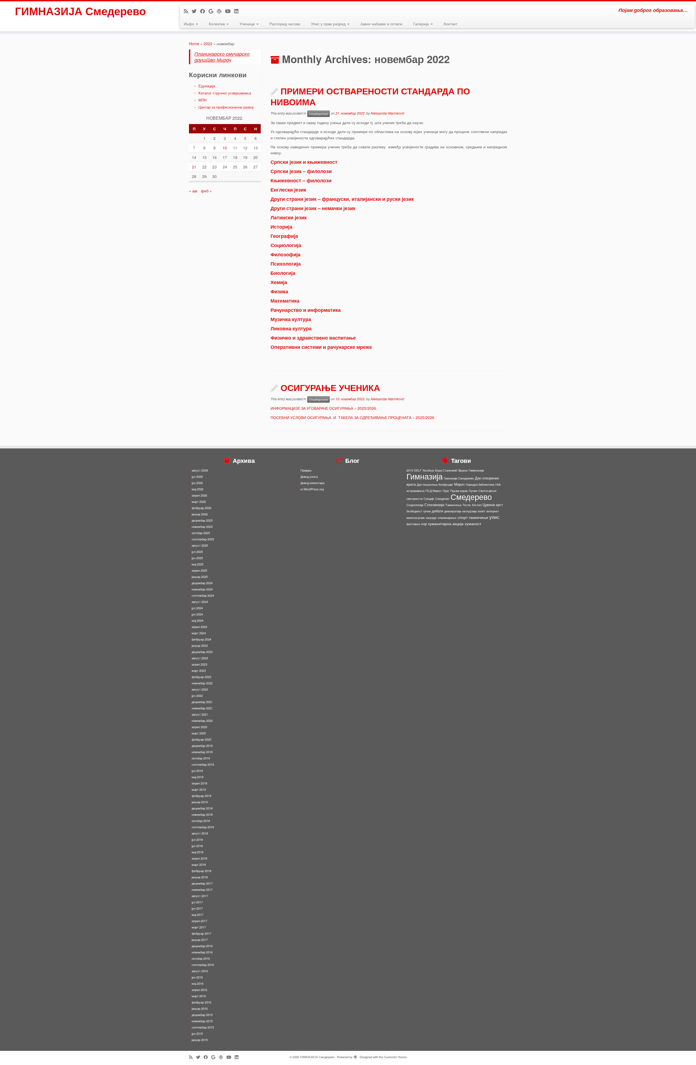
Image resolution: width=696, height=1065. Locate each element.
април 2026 (199, 495)
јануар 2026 (200, 514)
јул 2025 (197, 551)
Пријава (305, 470)
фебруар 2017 (201, 933)
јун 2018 (197, 846)
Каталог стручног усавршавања (224, 93)
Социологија (286, 245)
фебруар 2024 (201, 639)
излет (481, 511)
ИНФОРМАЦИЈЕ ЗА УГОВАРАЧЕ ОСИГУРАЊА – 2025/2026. (324, 408)
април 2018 (199, 858)
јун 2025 (197, 558)
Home (194, 43)
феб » (206, 190)
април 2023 (199, 664)
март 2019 (199, 789)
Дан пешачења (427, 484)
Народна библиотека (480, 484)
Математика (285, 300)
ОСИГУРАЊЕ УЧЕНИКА (330, 387)
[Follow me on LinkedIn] (238, 10)
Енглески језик (288, 189)
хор (424, 523)
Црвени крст (493, 504)
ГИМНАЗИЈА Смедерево (80, 10)
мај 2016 (197, 983)
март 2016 (199, 996)
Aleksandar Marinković (387, 113)
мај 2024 (197, 620)
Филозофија (285, 254)
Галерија (421, 23)
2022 (208, 43)
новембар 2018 (202, 814)
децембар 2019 (202, 745)
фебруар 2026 (201, 508)
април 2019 (199, 783)
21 (194, 167)
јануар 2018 (200, 877)
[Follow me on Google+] (213, 10)
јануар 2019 (200, 802)
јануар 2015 (200, 1040)
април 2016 (199, 989)
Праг (446, 491)
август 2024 (200, 601)
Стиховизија (434, 504)
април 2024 (199, 626)
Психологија (286, 263)
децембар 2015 (202, 1014)
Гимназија (424, 476)
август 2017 (200, 896)
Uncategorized (318, 114)
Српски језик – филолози (301, 171)
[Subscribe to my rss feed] (188, 10)
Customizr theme (395, 1057)
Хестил (476, 505)
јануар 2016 (200, 1008)
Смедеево (442, 499)
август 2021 (200, 714)
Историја (281, 226)
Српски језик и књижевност (304, 161)
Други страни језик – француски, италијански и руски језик (342, 198)
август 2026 (200, 470)
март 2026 (199, 501)
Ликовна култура (291, 328)
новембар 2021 (202, 708)
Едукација (206, 85)
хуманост (473, 523)
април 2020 (199, 727)
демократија (452, 511)
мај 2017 (197, 914)
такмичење (478, 517)
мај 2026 (197, 489)
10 (225, 147)
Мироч (459, 484)
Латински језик (289, 217)
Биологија (283, 272)
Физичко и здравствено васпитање (313, 337)
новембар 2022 (202, 683)
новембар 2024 (202, 589)
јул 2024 (197, 608)
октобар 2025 (201, 533)
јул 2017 (197, 902)
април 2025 (199, 570)
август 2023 (200, 658)
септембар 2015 (203, 1027)
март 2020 (199, 733)
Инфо (189, 23)
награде (431, 518)
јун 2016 (197, 977)
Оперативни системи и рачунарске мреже (321, 346)
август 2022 (200, 689)
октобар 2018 (201, 820)
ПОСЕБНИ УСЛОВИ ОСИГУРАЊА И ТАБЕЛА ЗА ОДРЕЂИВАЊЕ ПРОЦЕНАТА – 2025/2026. (353, 417)
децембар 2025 (202, 520)
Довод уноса (309, 476)
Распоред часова (284, 23)
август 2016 (200, 971)
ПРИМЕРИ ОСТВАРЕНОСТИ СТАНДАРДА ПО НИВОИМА (370, 96)
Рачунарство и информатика (306, 309)
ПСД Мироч (433, 491)
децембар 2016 (202, 946)
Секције (429, 499)
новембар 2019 (202, 752)
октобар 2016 (201, 958)
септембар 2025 (203, 539)
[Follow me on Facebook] (204, 10)
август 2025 (200, 545)
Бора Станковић (446, 470)
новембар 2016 (202, 952)
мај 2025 (197, 564)
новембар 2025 (202, 526)
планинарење (447, 518)
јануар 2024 (200, 645)
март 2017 (199, 927)
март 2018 (199, 864)
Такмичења (453, 505)
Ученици (248, 23)
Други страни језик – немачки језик (313, 208)
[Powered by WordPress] (355, 1056)
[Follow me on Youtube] (229, 10)
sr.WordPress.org (312, 489)
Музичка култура (291, 319)
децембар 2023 (202, 652)
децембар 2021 (202, 702)
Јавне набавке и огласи (381, 23)
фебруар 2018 (201, 871)
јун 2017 (197, 908)
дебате (437, 510)
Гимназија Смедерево (459, 478)
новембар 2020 (202, 720)
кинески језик (415, 518)
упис (494, 516)
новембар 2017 (202, 889)
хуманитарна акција (446, 523)
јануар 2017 (200, 939)
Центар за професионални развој (225, 107)
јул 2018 (197, 839)
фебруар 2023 (201, 677)
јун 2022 (197, 695)
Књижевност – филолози (301, 180)
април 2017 (199, 921)
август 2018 (200, 833)
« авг (193, 190)
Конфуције (446, 484)
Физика (279, 291)
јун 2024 (197, 614)
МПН (202, 100)
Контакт (450, 23)
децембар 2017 (202, 883)
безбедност (414, 511)
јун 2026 (197, 483)
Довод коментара (312, 483)
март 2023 (199, 670)
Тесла (466, 505)
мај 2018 (197, 852)
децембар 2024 (202, 583)
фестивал (413, 524)
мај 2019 (197, 777)
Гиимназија (476, 470)
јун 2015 (197, 1033)
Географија (284, 235)
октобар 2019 (201, 758)
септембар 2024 (203, 595)
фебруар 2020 (201, 739)
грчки (427, 511)
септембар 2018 (203, 827)
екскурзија (469, 511)
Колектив (217, 23)
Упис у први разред (329, 23)
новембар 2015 (202, 1021)
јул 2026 (197, 476)
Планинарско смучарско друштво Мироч (222, 56)
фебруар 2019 (201, 795)
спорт (463, 517)
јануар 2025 (200, 576)
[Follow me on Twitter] (196, 10)
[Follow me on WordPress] (221, 10)
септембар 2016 (203, 964)
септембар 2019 (203, 764)
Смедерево (471, 496)
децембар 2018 (202, 808)
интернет (492, 511)
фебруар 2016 (201, 1002)
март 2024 (199, 633)
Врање (463, 470)
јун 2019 (197, 770)
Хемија (279, 282)
